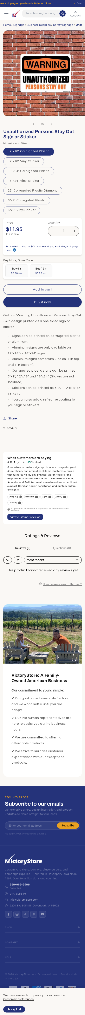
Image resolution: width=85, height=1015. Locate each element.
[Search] (62, 13)
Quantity (54, 222)
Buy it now (42, 302)
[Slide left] (33, 124)
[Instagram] (16, 914)
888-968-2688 (20, 884)
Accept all (14, 1009)
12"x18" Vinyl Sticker (23, 161)
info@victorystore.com (24, 899)
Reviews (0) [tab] (23, 548)
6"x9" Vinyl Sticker (22, 210)
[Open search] (7, 560)
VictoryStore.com (25, 974)
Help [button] (8, 957)
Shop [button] (8, 927)
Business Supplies (39, 24)
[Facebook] (8, 914)
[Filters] (18, 560)
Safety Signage (63, 24)
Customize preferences (18, 999)
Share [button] (12, 418)
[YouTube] (42, 914)
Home (7, 24)
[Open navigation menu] (6, 13)
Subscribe (67, 825)
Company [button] (11, 942)
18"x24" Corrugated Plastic (29, 171)
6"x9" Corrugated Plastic (27, 200)
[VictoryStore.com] (16, 13)
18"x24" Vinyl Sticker (23, 180)
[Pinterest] (33, 914)
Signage (18, 24)
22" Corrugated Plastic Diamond (33, 190)
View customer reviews (25, 517)
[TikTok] (25, 914)
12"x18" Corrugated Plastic (29, 151)
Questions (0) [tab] (62, 548)
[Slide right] (51, 124)
